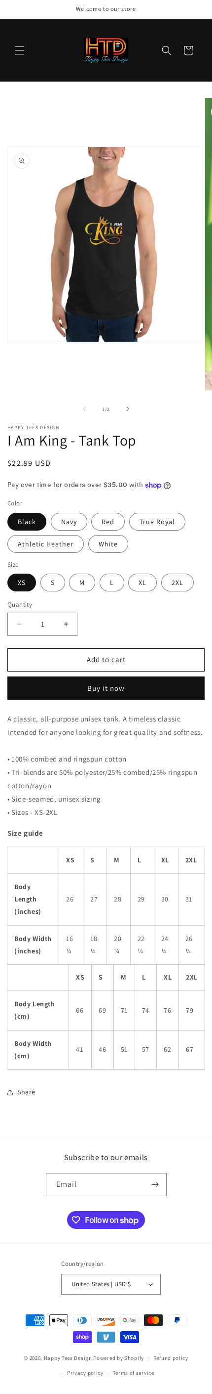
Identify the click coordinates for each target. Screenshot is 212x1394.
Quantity (19, 604)
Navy (69, 521)
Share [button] (26, 1091)
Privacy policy (85, 1372)
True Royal (157, 521)
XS (22, 582)
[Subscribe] (155, 1184)
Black (27, 521)
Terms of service (133, 1372)
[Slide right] (128, 409)
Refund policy (170, 1357)
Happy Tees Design (68, 1357)
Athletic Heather (45, 544)
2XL (177, 582)
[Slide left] (84, 409)
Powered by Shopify (118, 1357)
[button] (20, 50)
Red (108, 521)
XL (142, 582)
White (108, 544)
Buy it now (106, 688)
